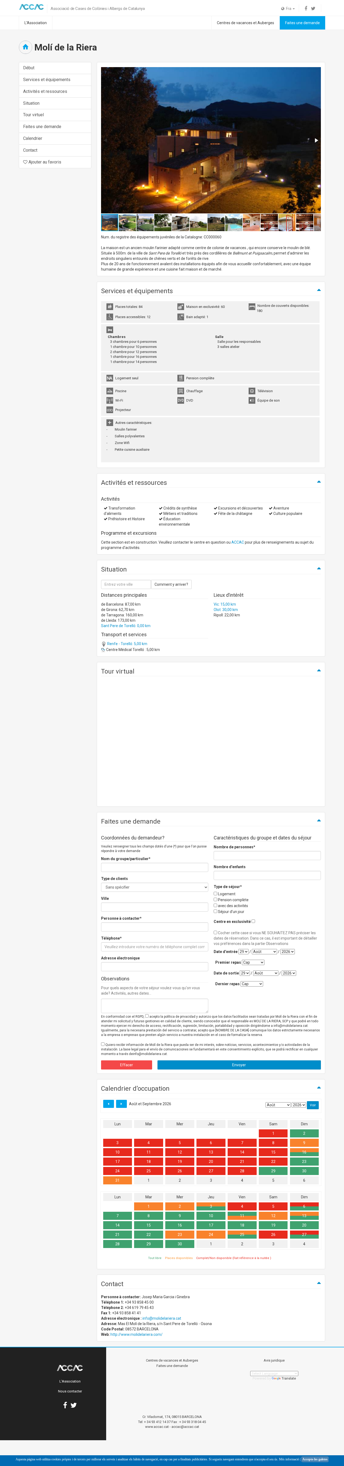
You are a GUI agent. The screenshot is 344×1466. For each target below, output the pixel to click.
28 (242, 1171)
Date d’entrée (226, 952)
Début (28, 67)
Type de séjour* (228, 887)
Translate (289, 1378)
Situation (31, 103)
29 (273, 1171)
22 (273, 1161)
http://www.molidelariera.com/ (136, 1334)
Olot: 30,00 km (226, 610)
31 (117, 1180)
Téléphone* (111, 938)
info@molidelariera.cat (161, 1318)
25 (148, 1171)
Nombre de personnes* (234, 847)
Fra (288, 8)
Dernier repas (227, 984)
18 (148, 1161)
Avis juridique (274, 1360)
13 (211, 1152)
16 (304, 1152)
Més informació (289, 1459)
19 (180, 1161)
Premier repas (228, 962)
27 (211, 1171)
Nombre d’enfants (230, 867)
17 (117, 1161)
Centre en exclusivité (232, 921)
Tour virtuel (33, 114)
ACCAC (237, 542)
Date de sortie (226, 973)
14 (242, 1152)
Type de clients (114, 878)
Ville (105, 898)
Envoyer (239, 1065)
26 (180, 1171)
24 (117, 1171)
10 (117, 1152)
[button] (316, 140)
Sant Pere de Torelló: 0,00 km (125, 626)
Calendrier (32, 138)
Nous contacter (70, 1391)
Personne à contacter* (121, 918)
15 (273, 1152)
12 (180, 1152)
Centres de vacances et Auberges (245, 23)
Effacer (126, 1065)
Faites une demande (302, 23)
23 (304, 1161)
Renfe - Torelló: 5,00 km (126, 644)
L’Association (35, 23)
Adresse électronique (120, 958)
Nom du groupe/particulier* (125, 859)
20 (211, 1161)
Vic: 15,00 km (225, 604)
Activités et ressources (45, 91)
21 (242, 1161)
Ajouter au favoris (44, 162)
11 (148, 1152)
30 (304, 1171)
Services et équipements (46, 79)
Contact (30, 150)
